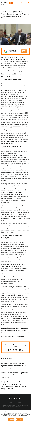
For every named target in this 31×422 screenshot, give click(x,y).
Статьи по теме (6, 358)
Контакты (11, 402)
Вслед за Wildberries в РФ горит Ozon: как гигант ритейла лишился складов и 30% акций (15, 375)
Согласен (11, 419)
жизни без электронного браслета (13, 61)
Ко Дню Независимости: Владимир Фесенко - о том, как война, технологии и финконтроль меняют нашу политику (14, 385)
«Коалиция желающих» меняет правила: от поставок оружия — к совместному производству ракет (13, 365)
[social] (8, 350)
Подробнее (19, 419)
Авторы (20, 402)
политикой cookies (22, 415)
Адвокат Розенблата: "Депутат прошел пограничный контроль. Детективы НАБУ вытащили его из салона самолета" (15, 331)
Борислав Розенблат (18, 336)
